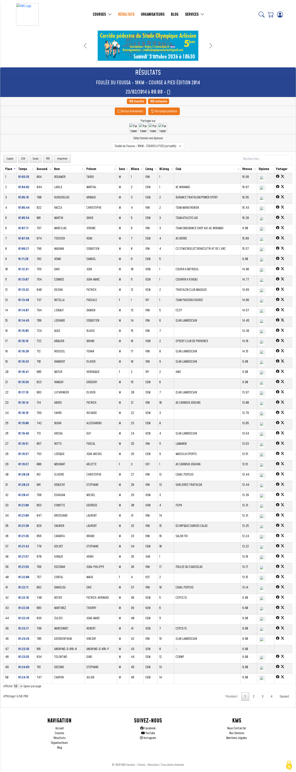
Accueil (59, 728)
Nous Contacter (236, 728)
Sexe (122, 169)
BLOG (175, 14)
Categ (149, 169)
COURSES (100, 14)
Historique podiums (165, 111)
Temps (22, 169)
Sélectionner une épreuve (148, 138)
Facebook (150, 728)
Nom (57, 169)
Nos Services (236, 733)
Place (8, 169)
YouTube (150, 733)
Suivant (284, 696)
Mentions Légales (236, 738)
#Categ (164, 169)
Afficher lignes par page (22, 686)
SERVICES (192, 14)
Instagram (149, 738)
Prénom (91, 169)
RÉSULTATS (126, 14)
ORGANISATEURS (153, 14)
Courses (59, 733)
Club (178, 169)
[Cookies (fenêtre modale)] (289, 765)
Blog (59, 747)
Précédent (231, 696)
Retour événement (132, 111)
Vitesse (247, 169)
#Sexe (135, 169)
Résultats (59, 738)
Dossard (42, 169)
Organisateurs (59, 743)
